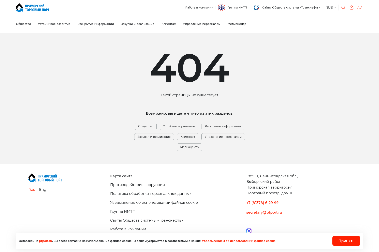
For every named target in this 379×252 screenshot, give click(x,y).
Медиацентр (237, 24)
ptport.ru (45, 241)
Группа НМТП (237, 7)
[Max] (248, 231)
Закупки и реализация (154, 137)
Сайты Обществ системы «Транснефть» (291, 7)
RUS (329, 7)
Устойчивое (54, 24)
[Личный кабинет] (351, 7)
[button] (359, 7)
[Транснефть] (32, 7)
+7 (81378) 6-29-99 (262, 203)
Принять (346, 241)
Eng (42, 189)
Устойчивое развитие (179, 126)
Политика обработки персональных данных (150, 194)
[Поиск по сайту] (343, 7)
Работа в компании (199, 7)
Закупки (137, 24)
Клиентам (168, 24)
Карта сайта (121, 176)
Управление (201, 24)
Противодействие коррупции (137, 185)
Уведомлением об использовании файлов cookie (239, 241)
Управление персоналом (223, 137)
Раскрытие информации (223, 126)
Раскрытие (96, 24)
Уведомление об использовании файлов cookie (154, 202)
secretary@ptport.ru (264, 212)
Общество (23, 24)
